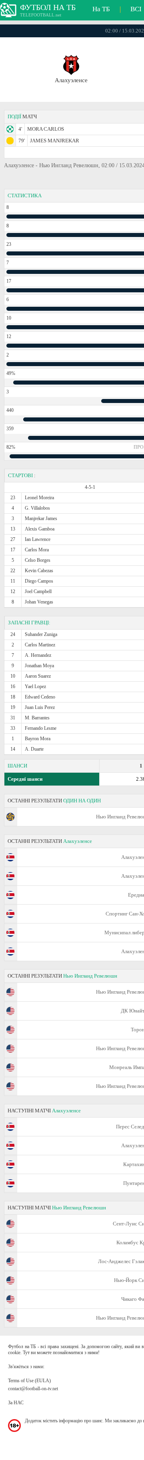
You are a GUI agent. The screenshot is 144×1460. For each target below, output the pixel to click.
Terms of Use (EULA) (29, 1380)
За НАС (16, 1402)
